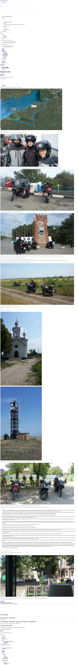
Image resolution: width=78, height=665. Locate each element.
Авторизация (2, 64)
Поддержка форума (5, 658)
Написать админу (5, 660)
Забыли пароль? (6, 29)
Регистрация (4, 648)
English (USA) (6, 642)
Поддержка (5, 55)
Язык (3, 640)
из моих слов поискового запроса (9, 41)
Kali (4, 69)
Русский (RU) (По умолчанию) (8, 641)
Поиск (3, 651)
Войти (1, 634)
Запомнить (5, 24)
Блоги (3, 48)
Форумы (3, 49)
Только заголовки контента (7, 46)
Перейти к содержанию (4, 0)
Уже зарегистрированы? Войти (7, 16)
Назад (5, 656)
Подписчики (2, 74)
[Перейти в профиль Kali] (1, 75)
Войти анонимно (6, 26)
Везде (4, 35)
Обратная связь (4, 643)
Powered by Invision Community (5, 644)
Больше (5, 53)
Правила (3, 50)
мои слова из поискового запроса (9, 42)
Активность (4, 51)
